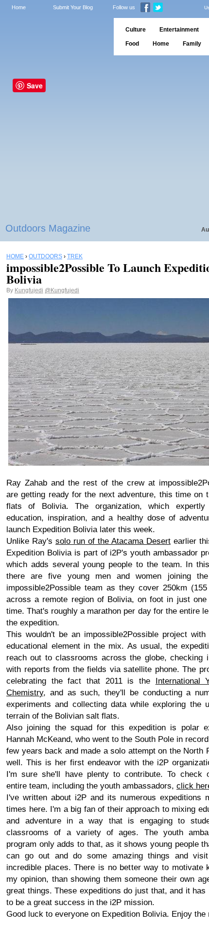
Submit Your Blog (73, 7)
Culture (135, 29)
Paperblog (53, 36)
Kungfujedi (29, 290)
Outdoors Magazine (47, 228)
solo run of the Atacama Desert (113, 541)
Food (132, 43)
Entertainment (179, 29)
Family (192, 43)
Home (19, 7)
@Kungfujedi (62, 290)
